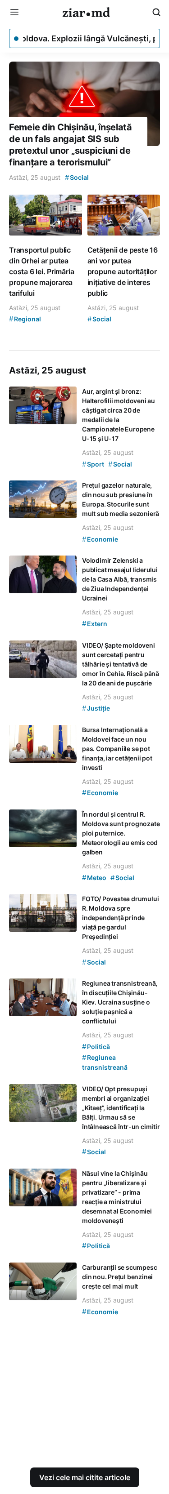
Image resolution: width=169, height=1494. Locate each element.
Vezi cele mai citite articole (84, 1477)
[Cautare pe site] (156, 12)
